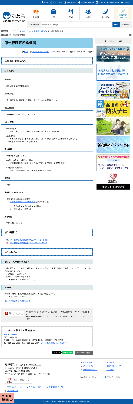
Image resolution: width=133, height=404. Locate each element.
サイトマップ (88, 363)
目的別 (71, 17)
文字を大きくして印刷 (40, 52)
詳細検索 (127, 24)
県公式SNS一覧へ (84, 353)
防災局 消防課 (40, 31)
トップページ (14, 31)
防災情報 (36, 17)
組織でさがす (27, 31)
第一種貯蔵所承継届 (17, 35)
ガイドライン (88, 366)
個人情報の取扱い (90, 370)
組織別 (88, 17)
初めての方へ (58, 2)
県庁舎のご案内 (35, 387)
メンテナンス (12, 391)
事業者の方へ (72, 2)
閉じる (130, 35)
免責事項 (110, 363)
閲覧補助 (102, 2)
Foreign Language (87, 2)
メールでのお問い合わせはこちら (54, 343)
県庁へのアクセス (14, 387)
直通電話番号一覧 (56, 387)
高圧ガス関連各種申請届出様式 (17, 301)
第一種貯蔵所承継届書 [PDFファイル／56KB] (28, 243)
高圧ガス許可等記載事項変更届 (22, 202)
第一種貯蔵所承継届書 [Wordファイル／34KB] (29, 240)
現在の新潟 (105, 17)
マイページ (127, 2)
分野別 (53, 17)
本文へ (46, 2)
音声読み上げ (114, 2)
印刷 (26, 52)
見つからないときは (113, 41)
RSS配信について (114, 366)
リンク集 (110, 370)
